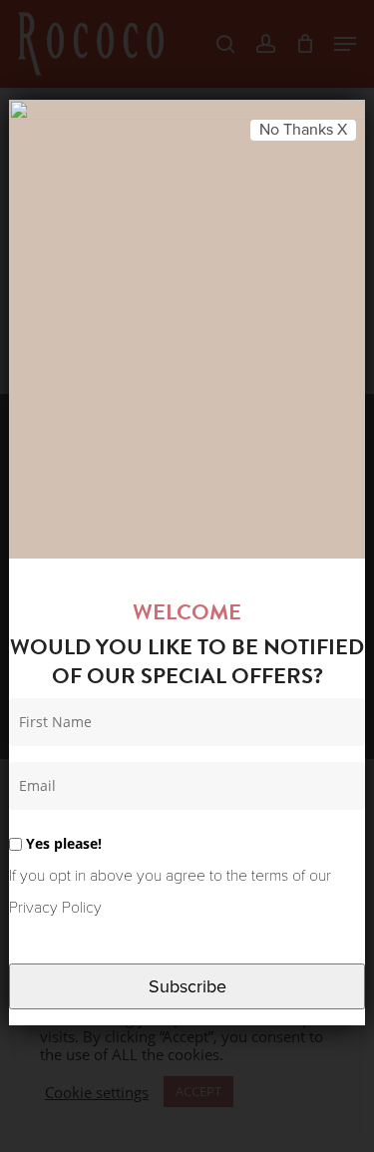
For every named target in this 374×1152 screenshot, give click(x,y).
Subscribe (187, 986)
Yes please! (62, 843)
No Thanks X (303, 130)
